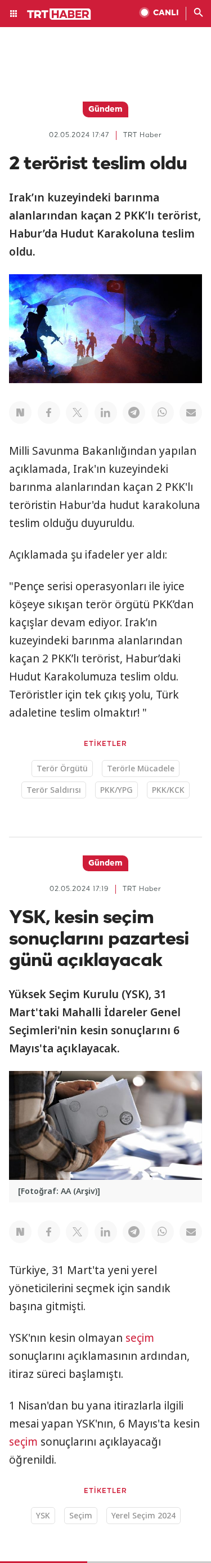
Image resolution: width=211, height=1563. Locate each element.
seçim (139, 1338)
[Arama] (198, 13)
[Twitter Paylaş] (77, 412)
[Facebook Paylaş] (49, 412)
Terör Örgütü (62, 768)
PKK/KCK (168, 789)
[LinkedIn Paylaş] (106, 412)
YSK (43, 1515)
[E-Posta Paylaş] (190, 412)
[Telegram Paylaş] (134, 412)
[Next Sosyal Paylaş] (20, 412)
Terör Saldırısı (53, 789)
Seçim (80, 1515)
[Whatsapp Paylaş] (162, 412)
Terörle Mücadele (140, 768)
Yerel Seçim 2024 (143, 1515)
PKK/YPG (116, 789)
